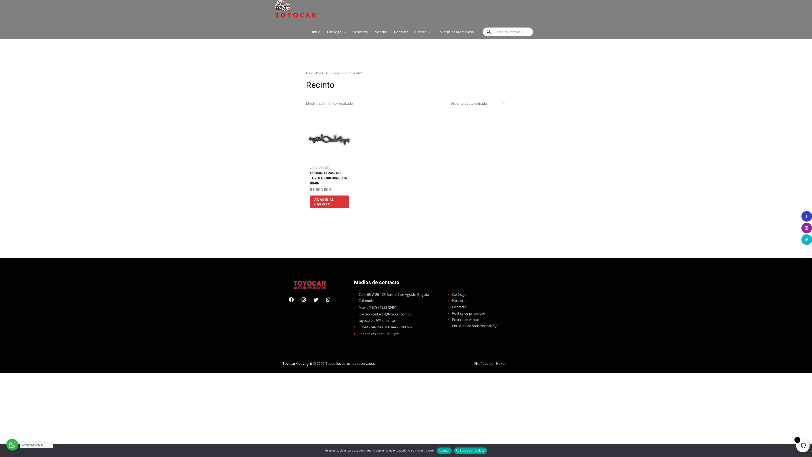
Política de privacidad (470, 450)
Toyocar (296, 15)
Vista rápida (329, 159)
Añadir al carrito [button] (324, 201)
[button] (336, 32)
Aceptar (444, 450)
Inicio (309, 73)
